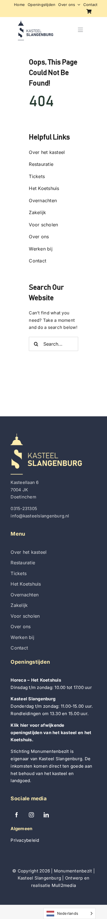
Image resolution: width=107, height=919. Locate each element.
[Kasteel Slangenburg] (35, 22)
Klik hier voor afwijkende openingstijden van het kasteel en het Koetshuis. (51, 732)
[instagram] (31, 815)
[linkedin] (46, 815)
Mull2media (64, 885)
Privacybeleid (25, 840)
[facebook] (17, 815)
